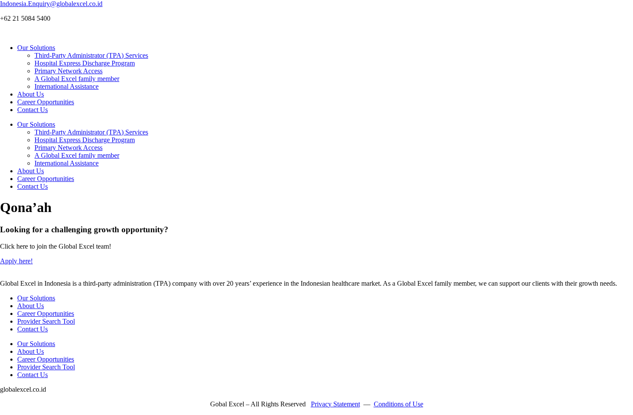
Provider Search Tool (46, 321)
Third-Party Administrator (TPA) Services (91, 55)
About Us (30, 94)
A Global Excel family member (76, 78)
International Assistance (66, 86)
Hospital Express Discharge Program (84, 63)
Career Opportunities (45, 102)
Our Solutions (36, 47)
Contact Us (32, 109)
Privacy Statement (335, 404)
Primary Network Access (68, 71)
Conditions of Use (398, 404)
